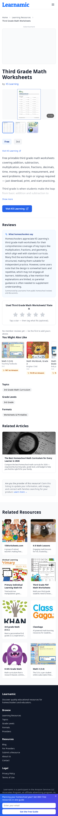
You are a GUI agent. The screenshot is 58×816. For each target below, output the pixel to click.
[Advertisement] (29, 46)
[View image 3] (32, 127)
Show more (7, 199)
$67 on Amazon (11, 370)
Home (5, 17)
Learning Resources (21, 17)
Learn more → (20, 492)
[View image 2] (20, 127)
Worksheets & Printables (15, 414)
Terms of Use (8, 777)
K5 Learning (12, 84)
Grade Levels (8, 723)
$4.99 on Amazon (37, 373)
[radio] (15, 315)
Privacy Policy (8, 773)
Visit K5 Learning (10, 150)
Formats (6, 727)
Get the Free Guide (29, 811)
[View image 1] (8, 127)
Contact (5, 760)
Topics (5, 719)
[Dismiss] (56, 796)
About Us (6, 756)
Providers (6, 731)
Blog (4, 744)
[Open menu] (53, 4)
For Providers (8, 748)
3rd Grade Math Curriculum (17, 389)
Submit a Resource (11, 752)
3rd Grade (9, 402)
